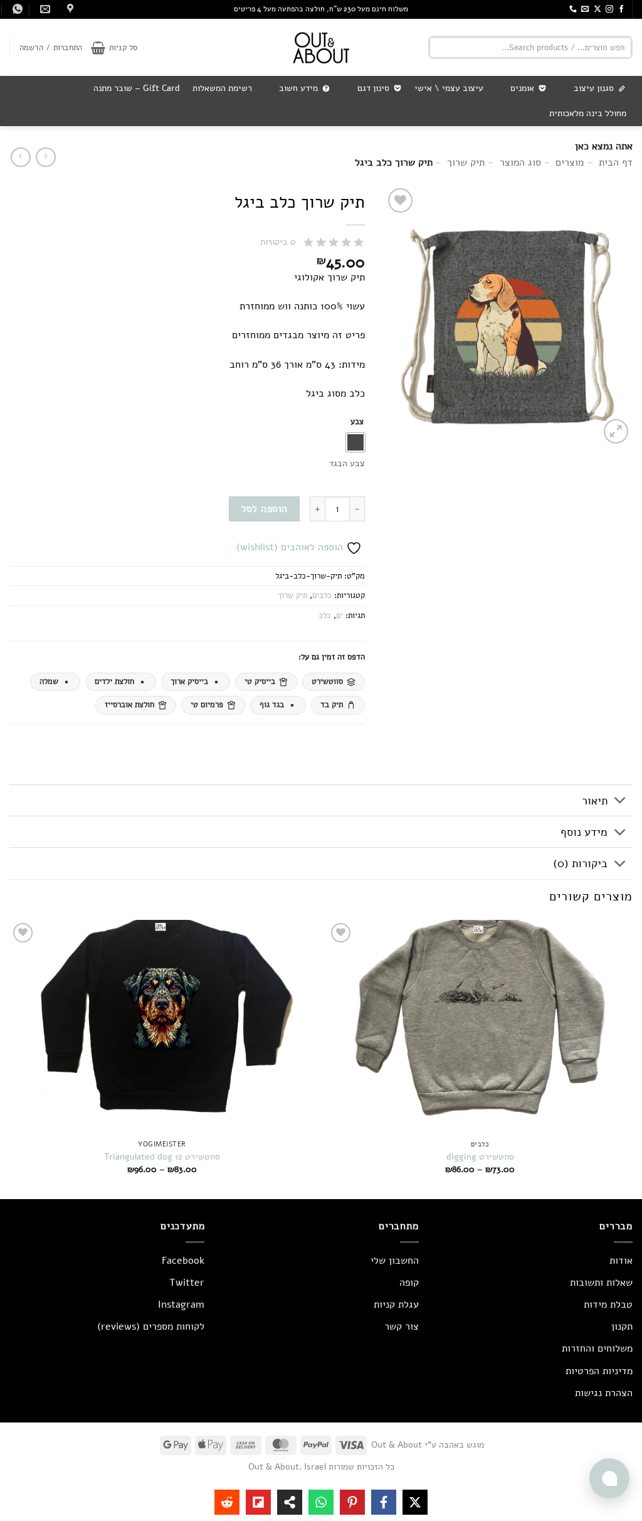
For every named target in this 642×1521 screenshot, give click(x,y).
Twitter (186, 1282)
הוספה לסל (264, 508)
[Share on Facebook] (383, 1502)
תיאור (595, 800)
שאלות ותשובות (601, 1282)
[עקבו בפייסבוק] (621, 9)
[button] (114, 47)
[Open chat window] (609, 1478)
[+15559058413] (16, 9)
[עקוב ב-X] (597, 9)
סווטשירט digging (480, 1157)
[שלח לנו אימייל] (585, 9)
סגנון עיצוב (594, 88)
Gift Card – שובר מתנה (136, 88)
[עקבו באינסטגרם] (609, 9)
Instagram (181, 1304)
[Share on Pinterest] (352, 1502)
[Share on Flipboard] (258, 1502)
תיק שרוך (292, 595)
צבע (357, 422)
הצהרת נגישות (604, 1393)
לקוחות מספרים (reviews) (150, 1326)
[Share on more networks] (289, 1502)
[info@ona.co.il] (43, 9)
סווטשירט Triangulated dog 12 (162, 1157)
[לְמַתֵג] (620, 801)
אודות (621, 1261)
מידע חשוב (298, 88)
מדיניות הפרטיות (599, 1371)
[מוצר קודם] (20, 157)
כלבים (322, 595)
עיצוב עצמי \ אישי (448, 88)
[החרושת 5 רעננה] (68, 9)
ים (339, 615)
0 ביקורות (278, 242)
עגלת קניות (396, 1304)
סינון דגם (373, 88)
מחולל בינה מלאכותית (587, 113)
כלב (324, 615)
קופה (409, 1282)
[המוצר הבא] (45, 157)
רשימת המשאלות (222, 88)
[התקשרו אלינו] (573, 9)
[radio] (355, 442)
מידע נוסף (584, 832)
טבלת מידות (608, 1304)
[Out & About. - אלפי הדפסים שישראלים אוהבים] (321, 47)
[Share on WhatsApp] (321, 1502)
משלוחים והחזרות (597, 1348)
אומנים (522, 88)
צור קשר (401, 1326)
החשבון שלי (395, 1261)
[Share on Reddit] (226, 1502)
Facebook (183, 1261)
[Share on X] (415, 1502)
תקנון (622, 1326)
